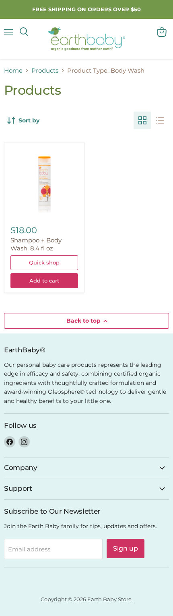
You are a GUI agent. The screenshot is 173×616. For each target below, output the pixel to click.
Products (44, 70)
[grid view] (142, 120)
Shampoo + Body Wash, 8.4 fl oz (36, 244)
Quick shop (44, 262)
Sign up (125, 548)
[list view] (160, 120)
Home (13, 70)
